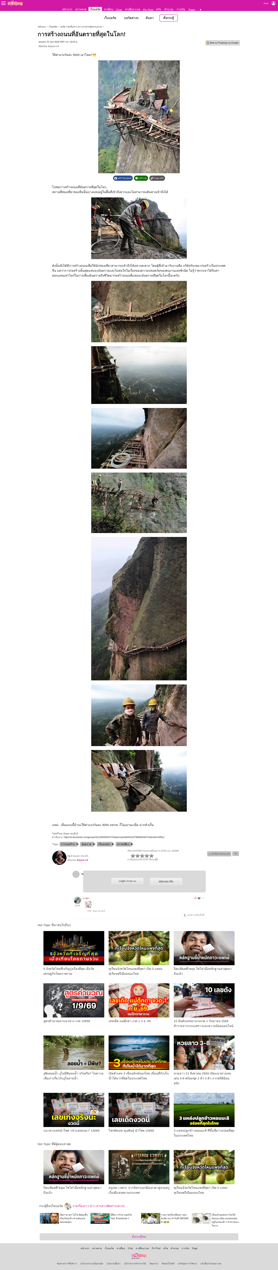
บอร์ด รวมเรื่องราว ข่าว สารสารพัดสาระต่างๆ (81, 27)
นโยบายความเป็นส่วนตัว (91, 1263)
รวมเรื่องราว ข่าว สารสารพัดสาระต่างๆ (98, 1206)
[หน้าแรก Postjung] (15, 3)
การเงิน (181, 9)
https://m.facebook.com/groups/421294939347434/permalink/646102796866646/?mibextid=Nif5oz (114, 837)
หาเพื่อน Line (132, 9)
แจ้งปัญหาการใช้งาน (187, 1263)
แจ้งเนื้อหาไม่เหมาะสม (210, 1263)
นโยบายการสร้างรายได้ (135, 1263)
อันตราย (86, 844)
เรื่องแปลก (104, 844)
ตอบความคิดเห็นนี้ (195, 915)
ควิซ (158, 9)
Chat (119, 9)
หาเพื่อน (108, 9)
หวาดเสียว (123, 844)
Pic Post (148, 9)
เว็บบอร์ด (95, 9)
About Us (153, 1263)
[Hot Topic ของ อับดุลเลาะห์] (59, 864)
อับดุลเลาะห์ (53, 46)
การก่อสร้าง (68, 844)
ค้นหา (150, 18)
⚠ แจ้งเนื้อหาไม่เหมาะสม (219, 854)
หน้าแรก (67, 9)
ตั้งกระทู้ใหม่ (139, 1236)
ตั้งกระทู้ (168, 18)
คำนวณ (168, 9)
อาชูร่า (86, 898)
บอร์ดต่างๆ (131, 18)
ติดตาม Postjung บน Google (224, 43)
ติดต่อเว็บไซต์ (168, 1263)
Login (127, 880)
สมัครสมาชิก (166, 881)
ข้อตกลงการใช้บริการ (67, 1263)
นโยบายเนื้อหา (113, 1263)
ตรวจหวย (80, 9)
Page (192, 9)
